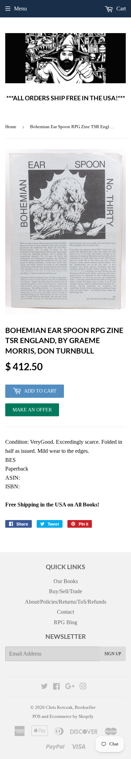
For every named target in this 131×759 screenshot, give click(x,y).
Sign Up (112, 653)
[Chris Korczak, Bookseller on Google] (70, 687)
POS (36, 716)
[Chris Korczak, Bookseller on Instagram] (83, 687)
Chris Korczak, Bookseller (70, 707)
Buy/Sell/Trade (65, 591)
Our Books (65, 581)
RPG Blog (65, 622)
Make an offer (32, 412)
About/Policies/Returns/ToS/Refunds (65, 602)
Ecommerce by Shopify (72, 716)
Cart (120, 8)
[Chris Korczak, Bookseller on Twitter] (44, 687)
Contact (65, 612)
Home (10, 126)
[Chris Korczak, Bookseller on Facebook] (56, 687)
